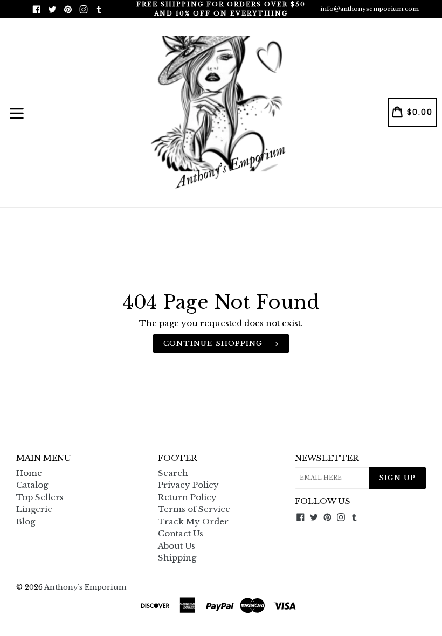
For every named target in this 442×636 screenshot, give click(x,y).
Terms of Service (194, 509)
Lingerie (34, 509)
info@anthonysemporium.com (369, 8)
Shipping (177, 557)
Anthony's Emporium (85, 587)
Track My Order (193, 521)
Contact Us (180, 533)
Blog (25, 521)
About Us (176, 546)
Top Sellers (40, 497)
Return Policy (187, 497)
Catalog (32, 485)
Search (173, 473)
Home (29, 473)
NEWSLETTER (327, 458)
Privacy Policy (188, 485)
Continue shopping (213, 343)
